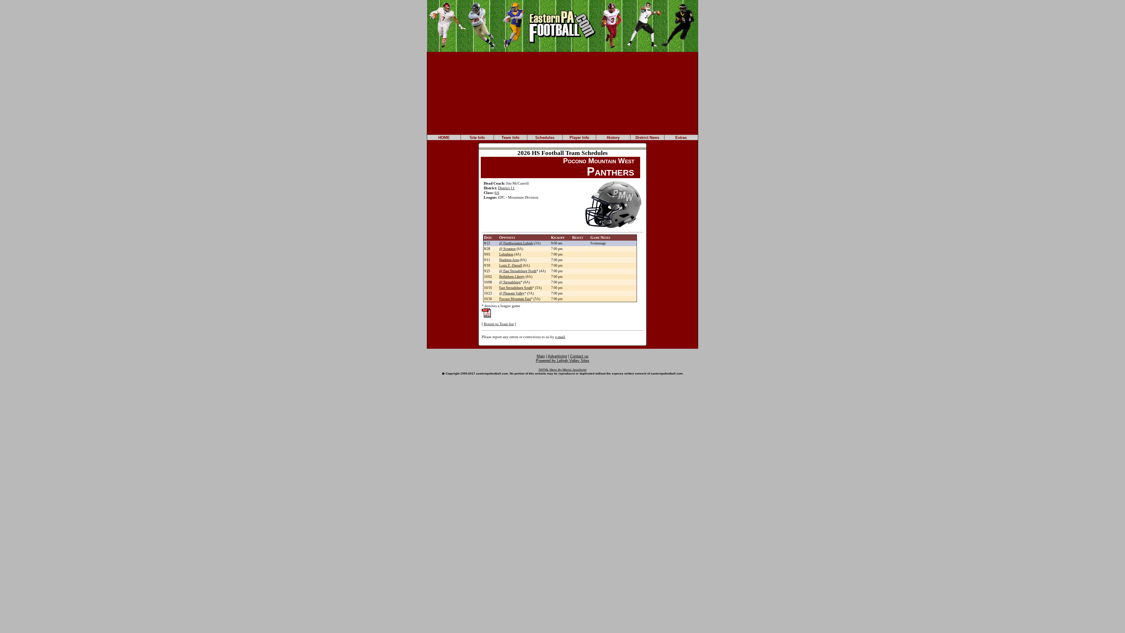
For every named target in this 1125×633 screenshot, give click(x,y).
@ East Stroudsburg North (517, 271)
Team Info (510, 137)
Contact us (579, 356)
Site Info (477, 137)
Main (541, 356)
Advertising (557, 356)
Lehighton (506, 254)
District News (647, 137)
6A (497, 192)
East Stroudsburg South (515, 288)
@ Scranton (507, 249)
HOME (444, 137)
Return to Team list (499, 324)
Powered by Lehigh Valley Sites (562, 360)
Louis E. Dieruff (510, 265)
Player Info (579, 137)
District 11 (506, 188)
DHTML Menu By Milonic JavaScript (563, 369)
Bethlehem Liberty (512, 277)
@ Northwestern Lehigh (516, 243)
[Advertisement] (562, 93)
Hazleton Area (509, 260)
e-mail (560, 337)
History (613, 137)
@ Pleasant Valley (511, 293)
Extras (681, 137)
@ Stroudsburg (510, 282)
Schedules (544, 137)
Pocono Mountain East (515, 299)
